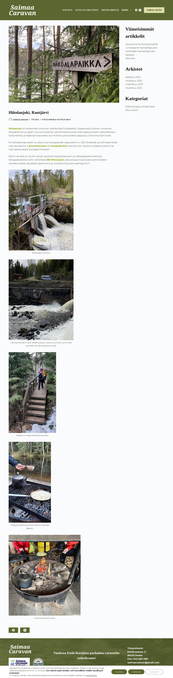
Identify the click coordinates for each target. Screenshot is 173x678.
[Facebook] (136, 10)
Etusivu (68, 10)
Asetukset (154, 672)
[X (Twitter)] (25, 630)
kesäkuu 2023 (133, 77)
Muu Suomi (131, 110)
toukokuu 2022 (133, 88)
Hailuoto (130, 58)
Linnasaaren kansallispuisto (141, 47)
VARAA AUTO (154, 10)
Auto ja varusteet (87, 10)
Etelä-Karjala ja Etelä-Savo (56, 120)
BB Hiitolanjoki (55, 160)
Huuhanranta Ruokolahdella (141, 44)
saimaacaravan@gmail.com (143, 662)
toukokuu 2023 (133, 80)
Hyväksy (119, 672)
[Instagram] (140, 10)
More (125, 10)
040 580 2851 (140, 659)
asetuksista (91, 675)
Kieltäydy (136, 672)
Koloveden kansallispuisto (140, 51)
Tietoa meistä (110, 10)
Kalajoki (129, 55)
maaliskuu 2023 (134, 84)
